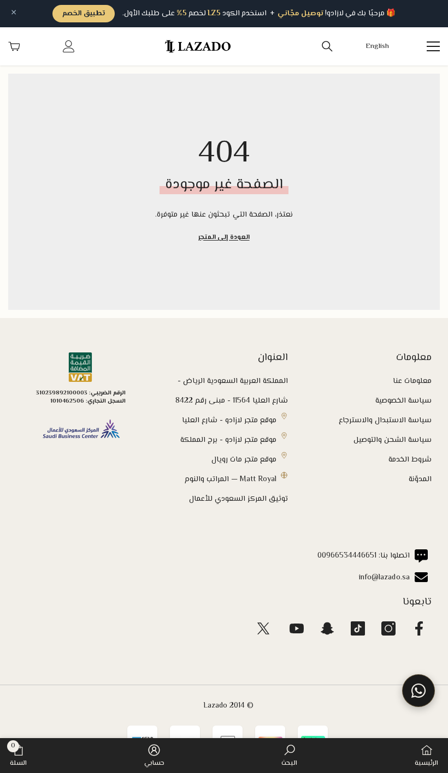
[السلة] (14, 46)
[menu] (433, 46)
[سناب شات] (327, 628)
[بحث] (327, 46)
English (378, 46)
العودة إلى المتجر (223, 237)
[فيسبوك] (419, 628)
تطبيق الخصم (83, 13)
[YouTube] (296, 628)
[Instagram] (388, 628)
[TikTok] (357, 628)
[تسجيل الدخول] (69, 46)
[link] (289, 755)
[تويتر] (263, 628)
